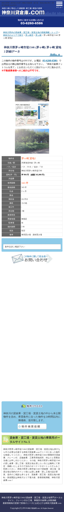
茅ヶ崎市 (29, 35)
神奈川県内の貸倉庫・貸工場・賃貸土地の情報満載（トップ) (30, 32)
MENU (59, 5)
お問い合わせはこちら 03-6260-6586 (32, 22)
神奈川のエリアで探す (13, 35)
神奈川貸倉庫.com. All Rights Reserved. (40, 508)
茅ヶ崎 (38, 35)
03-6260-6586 (50, 60)
